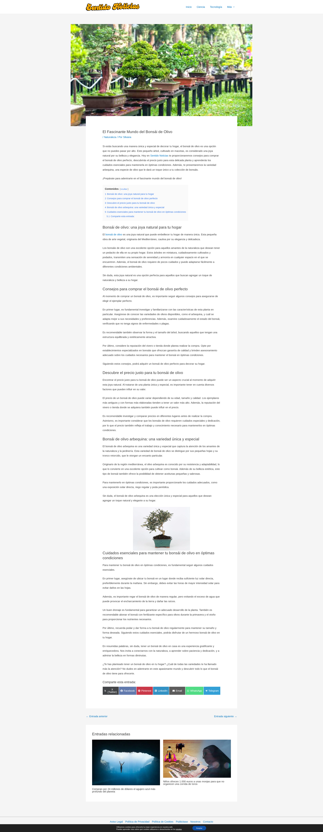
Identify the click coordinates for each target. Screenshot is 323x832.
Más (229, 7)
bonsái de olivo (113, 234)
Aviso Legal (116, 821)
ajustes (179, 829)
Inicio (189, 7)
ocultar (124, 189)
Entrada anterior (96, 716)
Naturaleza (110, 137)
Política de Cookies (162, 821)
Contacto (208, 821)
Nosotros (195, 821)
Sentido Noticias (159, 155)
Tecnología (216, 7)
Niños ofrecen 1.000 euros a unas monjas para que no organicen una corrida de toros (193, 782)
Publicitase (182, 821)
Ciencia (201, 7)
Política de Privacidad (137, 821)
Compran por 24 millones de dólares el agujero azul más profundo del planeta (123, 790)
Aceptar (199, 828)
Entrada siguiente (225, 716)
